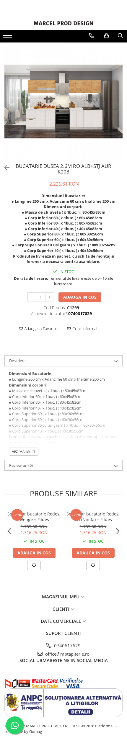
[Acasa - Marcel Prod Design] (63, 23)
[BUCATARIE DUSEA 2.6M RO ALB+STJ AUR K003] (63, 101)
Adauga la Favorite (40, 328)
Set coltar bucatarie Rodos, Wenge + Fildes (34, 516)
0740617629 (67, 646)
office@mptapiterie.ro (66, 654)
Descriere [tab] (17, 360)
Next (118, 107)
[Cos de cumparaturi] (106, 36)
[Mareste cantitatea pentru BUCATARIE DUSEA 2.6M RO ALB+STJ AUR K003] (49, 297)
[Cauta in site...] (120, 36)
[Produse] (8, 37)
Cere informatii (85, 328)
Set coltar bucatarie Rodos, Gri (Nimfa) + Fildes (93, 516)
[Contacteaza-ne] (91, 36)
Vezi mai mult (23, 451)
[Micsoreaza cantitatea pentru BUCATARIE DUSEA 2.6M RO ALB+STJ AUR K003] (31, 297)
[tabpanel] (63, 101)
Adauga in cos (80, 297)
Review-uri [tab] (21, 465)
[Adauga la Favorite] (34, 565)
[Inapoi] (4, 168)
